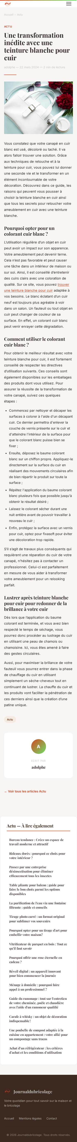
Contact (51, 1118)
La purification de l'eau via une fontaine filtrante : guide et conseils (37, 905)
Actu (20, 14)
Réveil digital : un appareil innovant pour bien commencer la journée (35, 973)
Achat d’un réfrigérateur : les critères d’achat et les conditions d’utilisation (36, 1050)
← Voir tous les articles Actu (25, 791)
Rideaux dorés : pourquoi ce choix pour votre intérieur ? (37, 855)
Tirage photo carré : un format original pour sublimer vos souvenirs (37, 919)
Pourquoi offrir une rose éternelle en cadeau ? (35, 960)
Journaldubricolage (33, 1091)
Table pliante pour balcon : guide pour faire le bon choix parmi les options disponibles (36, 889)
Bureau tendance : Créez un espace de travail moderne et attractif (36, 842)
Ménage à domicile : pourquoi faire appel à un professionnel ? (34, 987)
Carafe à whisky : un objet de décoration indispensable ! (38, 1019)
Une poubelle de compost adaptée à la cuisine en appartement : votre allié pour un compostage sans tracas (38, 1034)
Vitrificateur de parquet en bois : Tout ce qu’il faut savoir (38, 946)
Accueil (8, 14)
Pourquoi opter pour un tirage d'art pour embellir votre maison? (38, 932)
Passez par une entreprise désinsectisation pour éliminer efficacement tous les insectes (31, 871)
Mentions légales (30, 1118)
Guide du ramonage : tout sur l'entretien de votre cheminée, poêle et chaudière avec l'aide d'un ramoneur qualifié (38, 1003)
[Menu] (69, 3)
